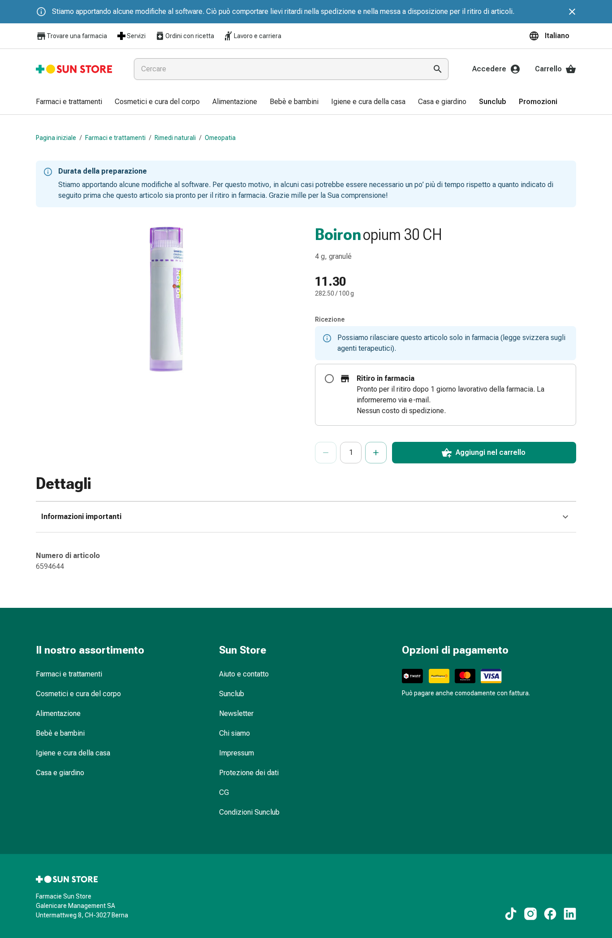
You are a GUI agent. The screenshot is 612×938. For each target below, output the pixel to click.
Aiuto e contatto (244, 674)
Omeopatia (220, 137)
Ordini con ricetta (189, 35)
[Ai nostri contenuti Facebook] (550, 913)
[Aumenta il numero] (376, 452)
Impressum (236, 753)
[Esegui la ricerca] (437, 69)
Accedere (489, 69)
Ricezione (330, 319)
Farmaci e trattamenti (115, 137)
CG (224, 792)
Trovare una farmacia (77, 35)
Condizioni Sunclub (249, 812)
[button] (552, 36)
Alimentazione (58, 713)
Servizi (136, 35)
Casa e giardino (60, 772)
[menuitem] (69, 102)
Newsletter (236, 713)
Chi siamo (234, 733)
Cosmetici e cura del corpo (78, 693)
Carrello (548, 69)
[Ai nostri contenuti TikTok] (510, 913)
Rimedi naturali (175, 137)
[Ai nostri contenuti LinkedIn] (570, 913)
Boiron (338, 234)
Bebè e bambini (60, 733)
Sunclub (231, 693)
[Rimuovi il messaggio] (572, 11)
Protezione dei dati (249, 772)
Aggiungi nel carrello (491, 452)
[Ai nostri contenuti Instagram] (530, 913)
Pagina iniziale (56, 137)
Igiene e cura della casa (73, 753)
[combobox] (278, 69)
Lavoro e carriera (257, 35)
